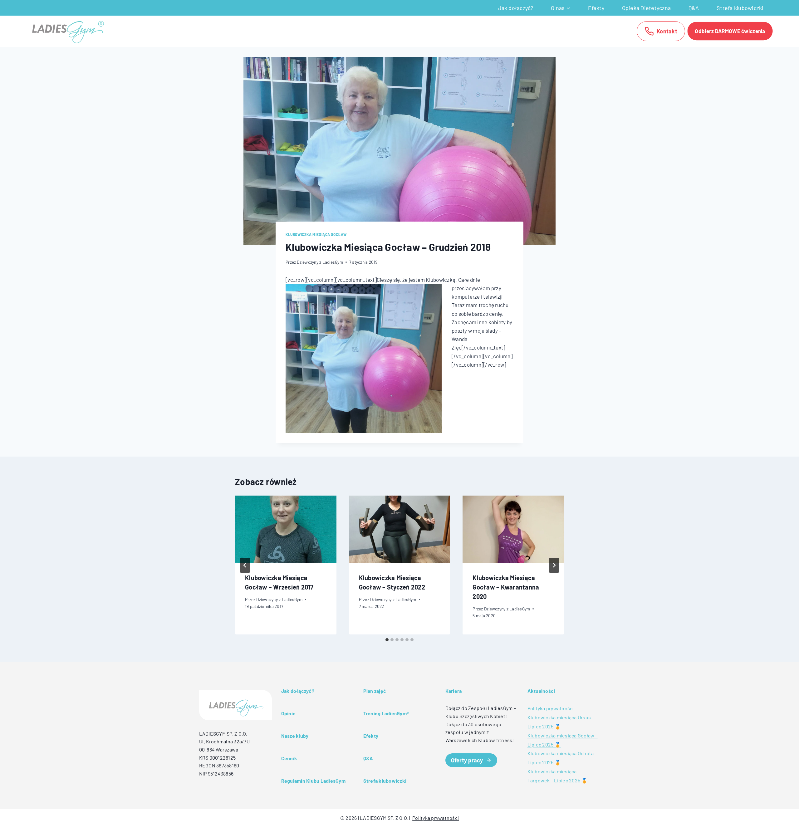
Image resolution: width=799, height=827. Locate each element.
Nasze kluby (295, 736)
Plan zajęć (374, 691)
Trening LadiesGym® (386, 713)
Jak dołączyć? (515, 7)
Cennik (289, 758)
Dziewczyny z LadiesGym (320, 262)
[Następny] (554, 565)
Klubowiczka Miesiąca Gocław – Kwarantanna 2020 (506, 587)
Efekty (596, 7)
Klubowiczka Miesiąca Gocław (316, 234)
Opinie (288, 713)
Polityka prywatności (550, 708)
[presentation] (285, 529)
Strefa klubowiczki (740, 7)
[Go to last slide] (245, 565)
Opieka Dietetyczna (646, 7)
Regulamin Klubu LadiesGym (313, 781)
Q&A (694, 7)
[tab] (387, 639)
